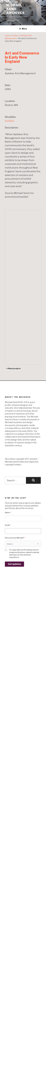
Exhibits (9, 120)
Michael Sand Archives (15, 9)
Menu (24, 29)
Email (8, 525)
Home (7, 35)
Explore (15, 35)
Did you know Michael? (15, 538)
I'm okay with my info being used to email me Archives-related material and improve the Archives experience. (24, 553)
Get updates (14, 564)
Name (8, 512)
